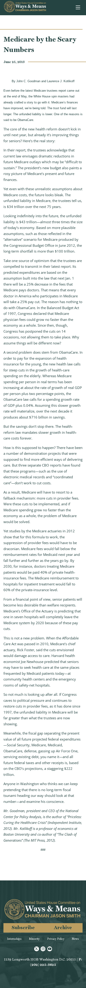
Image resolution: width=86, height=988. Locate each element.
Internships (14, 938)
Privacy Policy (55, 938)
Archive (63, 927)
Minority (34, 938)
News (75, 938)
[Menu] (78, 8)
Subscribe (23, 927)
